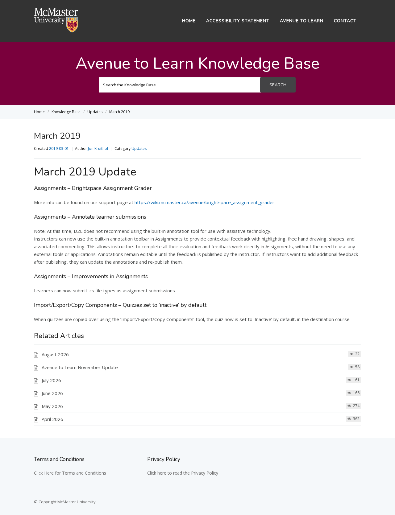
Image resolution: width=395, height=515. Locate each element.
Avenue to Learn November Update (80, 367)
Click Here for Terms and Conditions (70, 473)
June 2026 (52, 393)
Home (189, 21)
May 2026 (52, 406)
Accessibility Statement (237, 21)
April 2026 (52, 419)
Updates (139, 148)
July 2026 (51, 380)
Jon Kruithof (98, 148)
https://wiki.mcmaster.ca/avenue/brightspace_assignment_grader (204, 202)
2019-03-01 (59, 148)
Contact (345, 21)
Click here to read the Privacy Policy (182, 473)
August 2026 (55, 354)
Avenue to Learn (301, 21)
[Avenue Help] (56, 30)
